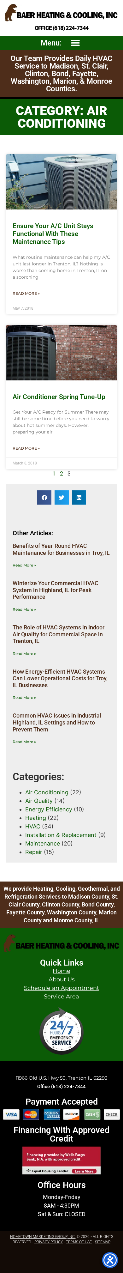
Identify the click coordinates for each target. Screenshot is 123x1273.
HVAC (32, 826)
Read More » (26, 293)
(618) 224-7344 (70, 28)
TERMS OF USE (79, 1242)
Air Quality (39, 800)
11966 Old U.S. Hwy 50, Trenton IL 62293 (61, 1078)
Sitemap (102, 1242)
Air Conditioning (46, 792)
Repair (33, 852)
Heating (35, 818)
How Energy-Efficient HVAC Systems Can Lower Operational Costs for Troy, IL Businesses (60, 678)
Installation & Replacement (61, 835)
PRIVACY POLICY (48, 1242)
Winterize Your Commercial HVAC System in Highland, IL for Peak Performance (55, 590)
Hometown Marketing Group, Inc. (43, 1236)
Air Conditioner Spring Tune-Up (59, 397)
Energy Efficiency (48, 809)
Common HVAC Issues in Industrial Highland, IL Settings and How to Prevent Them (57, 722)
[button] (75, 43)
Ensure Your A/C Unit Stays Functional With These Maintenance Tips (53, 234)
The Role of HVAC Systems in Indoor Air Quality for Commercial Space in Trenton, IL (58, 634)
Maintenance (42, 843)
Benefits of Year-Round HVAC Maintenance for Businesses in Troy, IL (61, 549)
